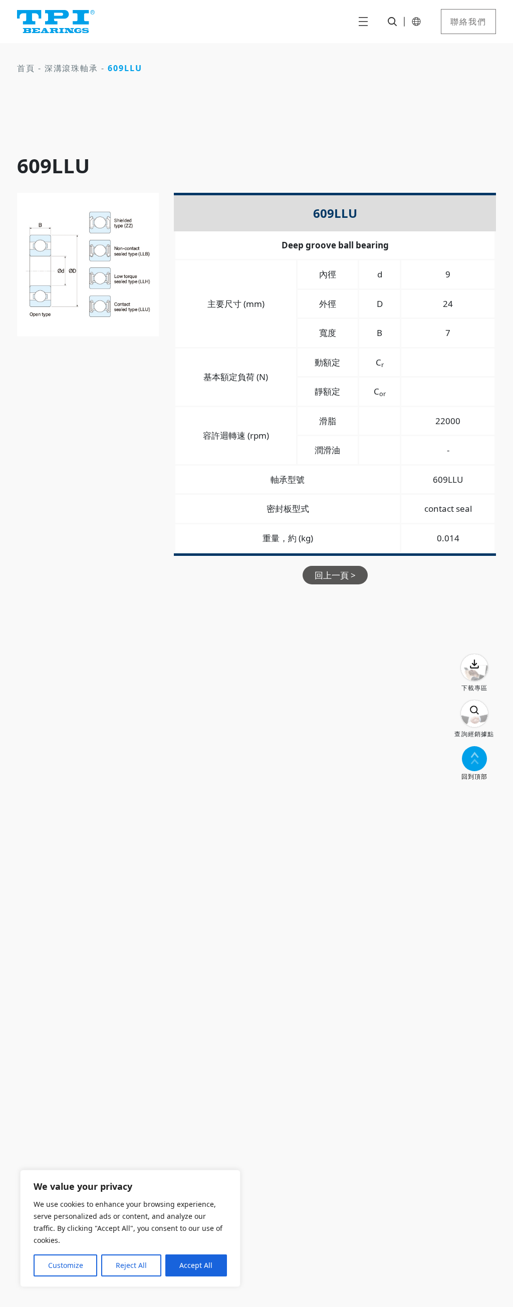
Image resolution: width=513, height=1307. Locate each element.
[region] (130, 1228)
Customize (65, 1265)
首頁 (26, 68)
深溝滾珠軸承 (72, 68)
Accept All (195, 1265)
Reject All (131, 1265)
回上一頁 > (335, 575)
